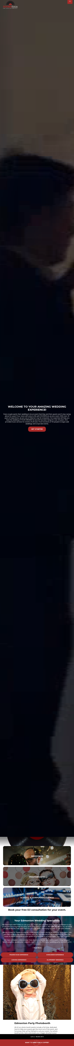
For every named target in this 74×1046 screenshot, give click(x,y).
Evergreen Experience (55, 954)
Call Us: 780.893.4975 (37, 1037)
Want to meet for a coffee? (37, 1042)
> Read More (37, 948)
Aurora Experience (18, 960)
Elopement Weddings (55, 960)
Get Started (37, 429)
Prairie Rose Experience (19, 954)
